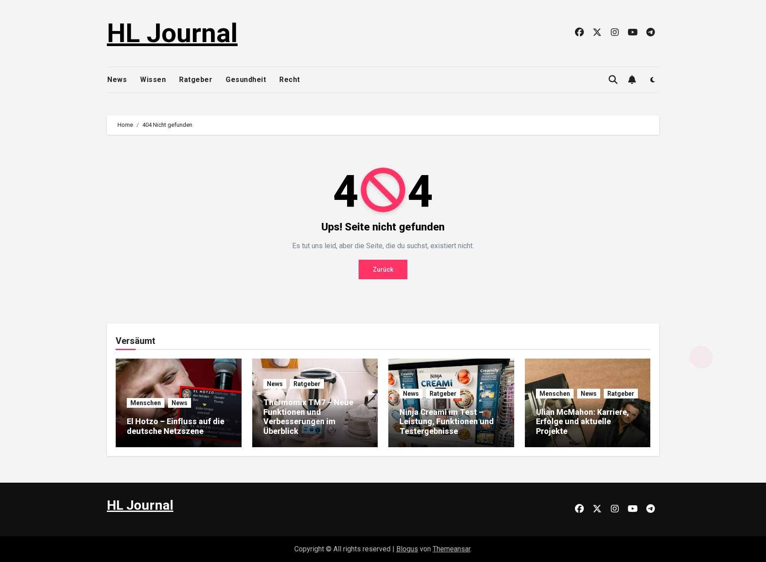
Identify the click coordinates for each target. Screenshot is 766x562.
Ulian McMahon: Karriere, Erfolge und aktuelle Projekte (582, 421)
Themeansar (451, 549)
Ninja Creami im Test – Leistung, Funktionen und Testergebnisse (446, 421)
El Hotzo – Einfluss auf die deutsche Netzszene (175, 426)
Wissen (153, 79)
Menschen (145, 402)
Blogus (407, 549)
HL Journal (172, 33)
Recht (289, 79)
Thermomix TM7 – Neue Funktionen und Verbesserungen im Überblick (308, 417)
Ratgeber (195, 79)
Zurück (383, 269)
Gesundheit (246, 79)
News (117, 79)
